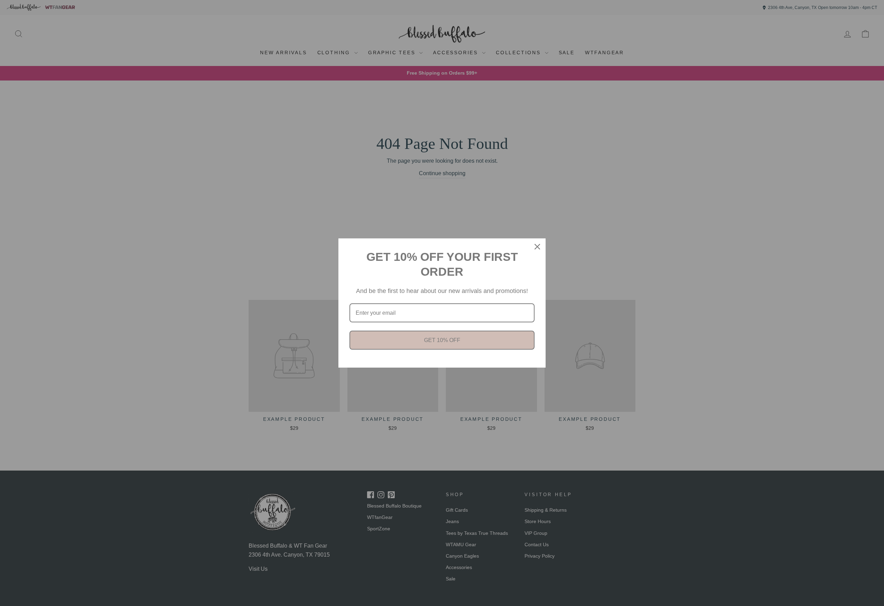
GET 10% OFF (442, 340)
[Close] (537, 246)
